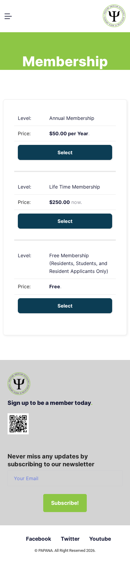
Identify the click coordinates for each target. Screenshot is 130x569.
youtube (100, 539)
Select (65, 152)
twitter (70, 539)
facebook (38, 539)
